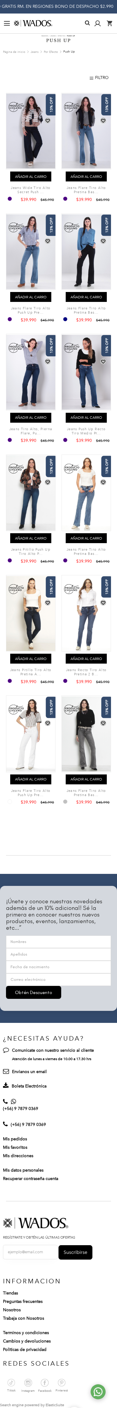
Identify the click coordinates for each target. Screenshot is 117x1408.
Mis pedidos (15, 1139)
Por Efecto (51, 52)
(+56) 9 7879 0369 (20, 1108)
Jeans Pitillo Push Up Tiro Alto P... (30, 552)
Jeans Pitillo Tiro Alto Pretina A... (31, 672)
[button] (48, 120)
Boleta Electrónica (29, 1086)
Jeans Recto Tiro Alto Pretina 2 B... (86, 672)
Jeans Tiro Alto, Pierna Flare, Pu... (30, 431)
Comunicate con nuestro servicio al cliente (53, 1050)
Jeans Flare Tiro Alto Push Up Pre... (31, 310)
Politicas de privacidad (24, 1349)
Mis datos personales (23, 1170)
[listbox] (11, 198)
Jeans (35, 52)
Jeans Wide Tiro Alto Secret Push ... (31, 190)
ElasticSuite (55, 1405)
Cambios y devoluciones (27, 1341)
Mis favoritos (15, 1147)
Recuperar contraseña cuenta (30, 1178)
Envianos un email (29, 1071)
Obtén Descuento (33, 992)
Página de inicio (14, 52)
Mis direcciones (18, 1155)
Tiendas (10, 1293)
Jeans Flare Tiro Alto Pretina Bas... (86, 190)
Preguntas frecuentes (23, 1301)
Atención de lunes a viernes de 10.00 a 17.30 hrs (51, 1059)
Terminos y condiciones (26, 1332)
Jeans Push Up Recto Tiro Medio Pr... (86, 431)
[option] (10, 198)
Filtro (102, 77)
